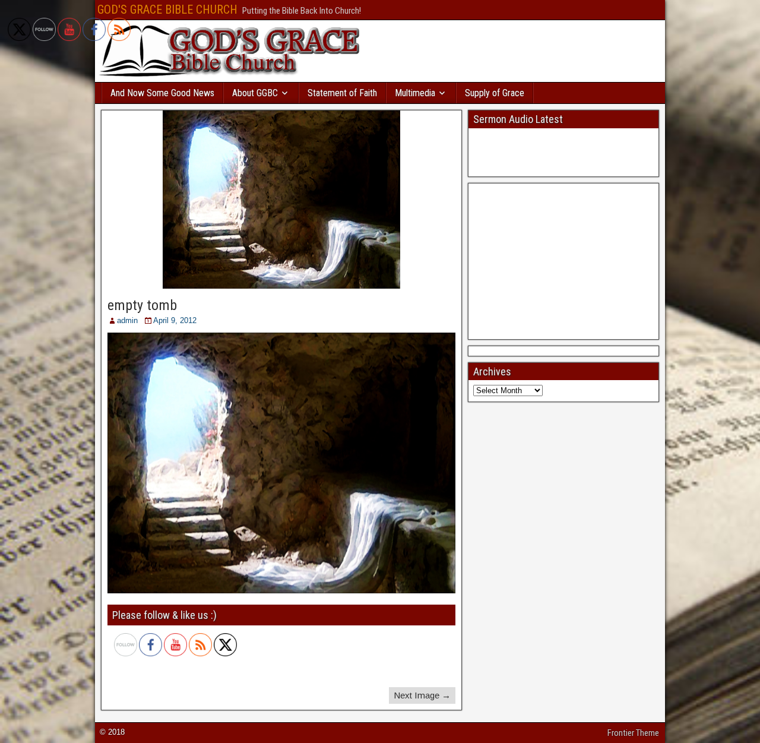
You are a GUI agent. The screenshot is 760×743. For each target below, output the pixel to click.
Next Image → (422, 695)
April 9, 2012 (175, 320)
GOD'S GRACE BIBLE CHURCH (167, 9)
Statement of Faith (342, 93)
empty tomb (142, 305)
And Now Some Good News (162, 93)
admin (127, 320)
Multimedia (415, 93)
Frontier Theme (633, 733)
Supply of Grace (494, 93)
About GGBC (255, 93)
